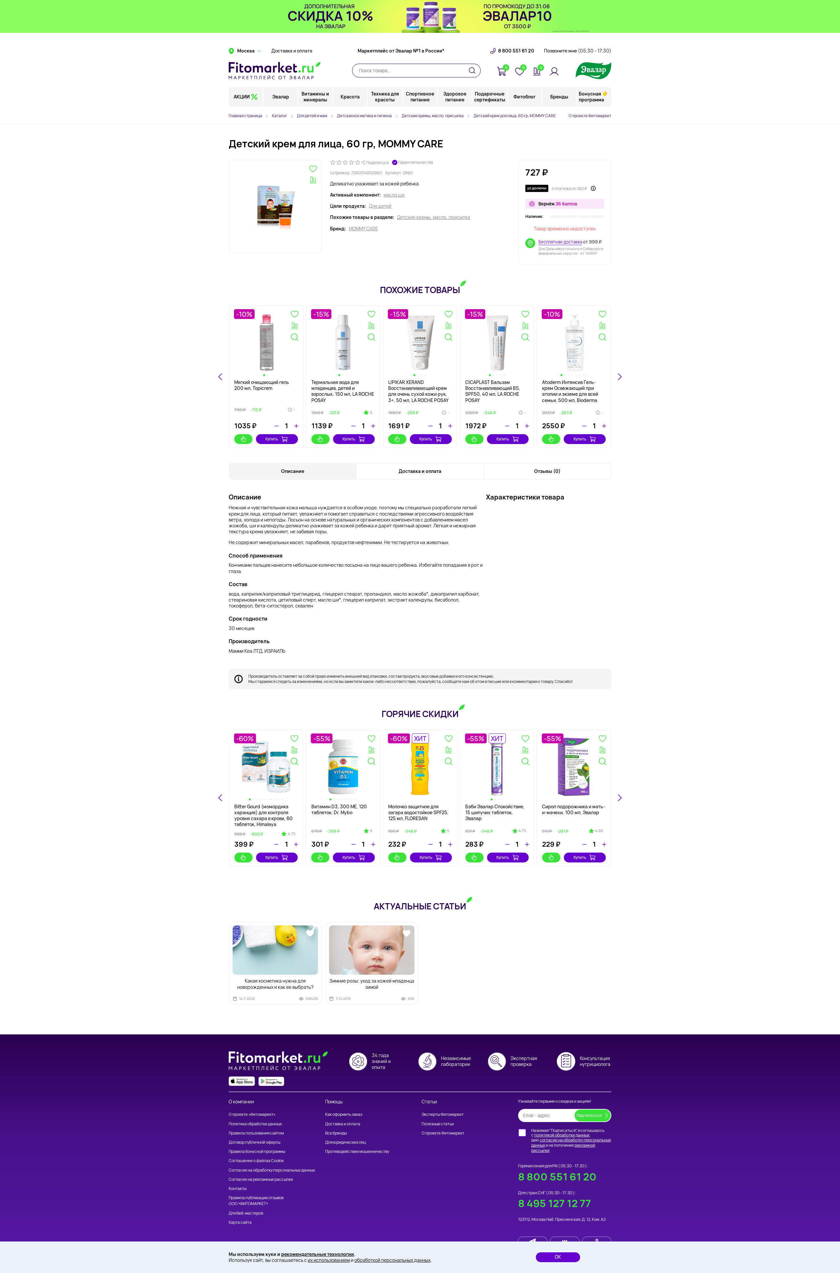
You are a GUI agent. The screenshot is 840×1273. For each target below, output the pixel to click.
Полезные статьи (438, 1124)
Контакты (237, 1188)
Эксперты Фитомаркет (443, 1114)
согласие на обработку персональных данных (571, 1142)
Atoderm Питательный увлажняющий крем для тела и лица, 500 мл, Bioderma (569, 391)
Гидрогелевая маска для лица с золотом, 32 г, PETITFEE (438, 812)
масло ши (394, 195)
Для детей (380, 206)
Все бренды (336, 1133)
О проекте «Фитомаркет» (252, 1114)
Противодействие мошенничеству (357, 1151)
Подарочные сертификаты (489, 97)
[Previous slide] (220, 377)
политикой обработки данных (561, 1135)
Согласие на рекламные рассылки (261, 1179)
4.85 (391, 831)
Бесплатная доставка (560, 242)
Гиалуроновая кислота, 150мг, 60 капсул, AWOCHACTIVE (590, 812)
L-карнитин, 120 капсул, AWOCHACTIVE (514, 809)
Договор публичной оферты (254, 1142)
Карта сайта (240, 1222)
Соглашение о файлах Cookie (256, 1160)
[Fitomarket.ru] (275, 70)
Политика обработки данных (255, 1124)
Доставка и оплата (291, 51)
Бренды (559, 97)
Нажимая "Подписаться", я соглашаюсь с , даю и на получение (571, 1140)
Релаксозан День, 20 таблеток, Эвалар (357, 809)
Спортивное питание (420, 97)
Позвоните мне (577, 51)
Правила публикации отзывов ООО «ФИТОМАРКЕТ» (256, 1200)
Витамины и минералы (315, 97)
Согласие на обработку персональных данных (272, 1170)
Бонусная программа (591, 97)
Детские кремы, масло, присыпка (433, 217)
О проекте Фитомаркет (590, 115)
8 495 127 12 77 (554, 1203)
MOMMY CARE (363, 229)
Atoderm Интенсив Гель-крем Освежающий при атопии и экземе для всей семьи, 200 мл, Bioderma (262, 391)
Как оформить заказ (343, 1114)
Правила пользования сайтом (256, 1133)
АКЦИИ (242, 97)
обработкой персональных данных (392, 1260)
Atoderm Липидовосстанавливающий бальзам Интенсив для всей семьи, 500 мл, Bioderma (496, 391)
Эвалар (280, 97)
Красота (350, 97)
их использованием (329, 1260)
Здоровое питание (454, 97)
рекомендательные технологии (317, 1254)
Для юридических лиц (345, 1142)
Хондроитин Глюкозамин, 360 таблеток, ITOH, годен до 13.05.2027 (286, 812)
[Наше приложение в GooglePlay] (271, 1081)
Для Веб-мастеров (246, 1213)
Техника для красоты (385, 97)
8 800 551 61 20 (516, 51)
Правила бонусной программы (257, 1151)
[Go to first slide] (619, 377)
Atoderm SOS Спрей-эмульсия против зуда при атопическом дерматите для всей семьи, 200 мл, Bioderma (342, 394)
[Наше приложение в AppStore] (242, 1081)
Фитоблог (525, 97)
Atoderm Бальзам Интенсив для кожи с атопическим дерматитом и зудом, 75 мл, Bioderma (419, 391)
